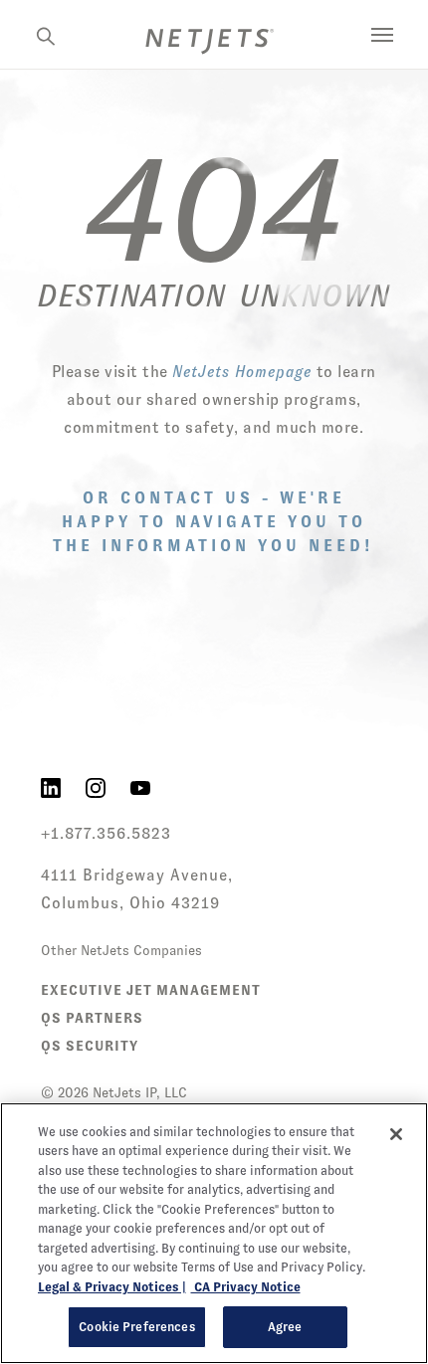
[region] (214, 1233)
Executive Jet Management (151, 990)
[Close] (396, 1134)
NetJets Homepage (242, 371)
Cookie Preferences (136, 1326)
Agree (285, 1326)
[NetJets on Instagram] (96, 787)
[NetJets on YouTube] (140, 787)
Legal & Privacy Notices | (112, 1286)
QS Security (89, 1046)
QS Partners (92, 1018)
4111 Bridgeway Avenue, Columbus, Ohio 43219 (137, 889)
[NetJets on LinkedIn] (51, 787)
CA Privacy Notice (246, 1286)
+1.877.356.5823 (106, 833)
